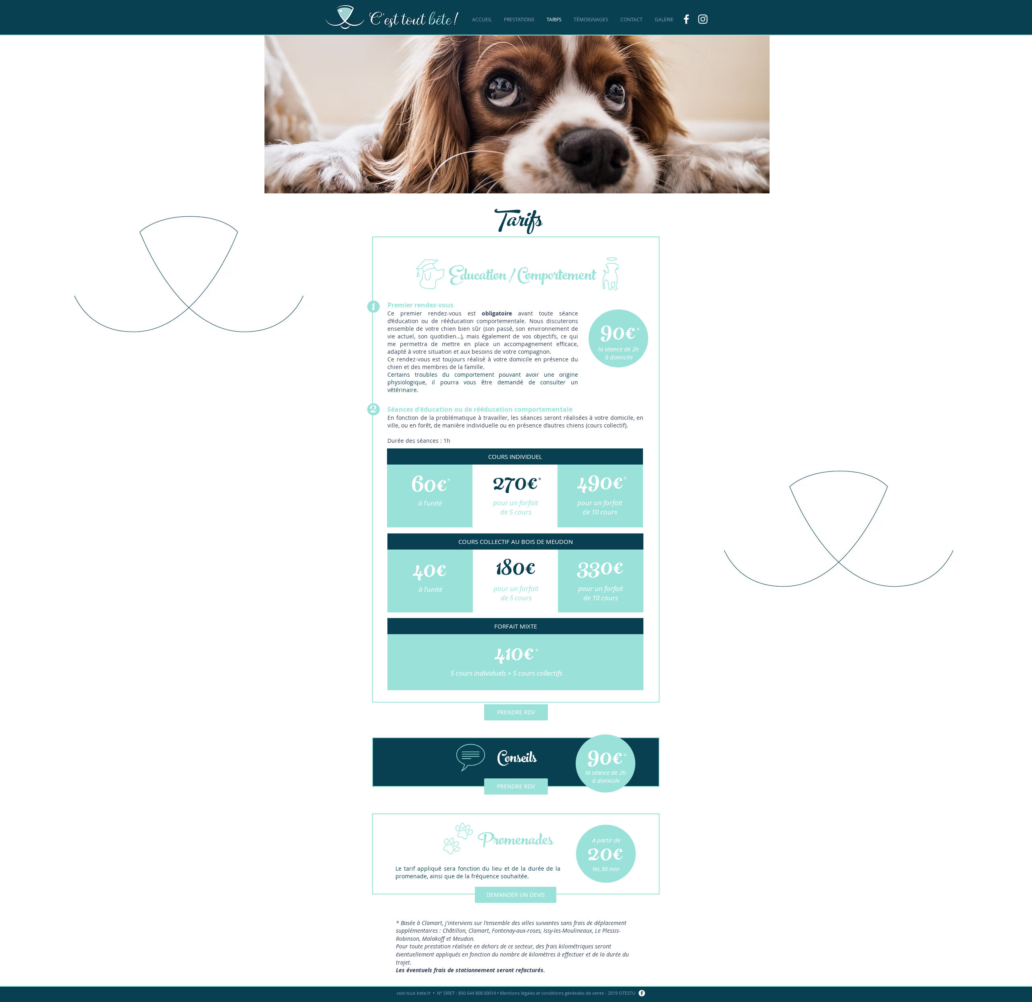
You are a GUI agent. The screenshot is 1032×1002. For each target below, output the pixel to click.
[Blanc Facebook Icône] (686, 19)
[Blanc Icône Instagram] (703, 19)
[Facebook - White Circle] (642, 993)
